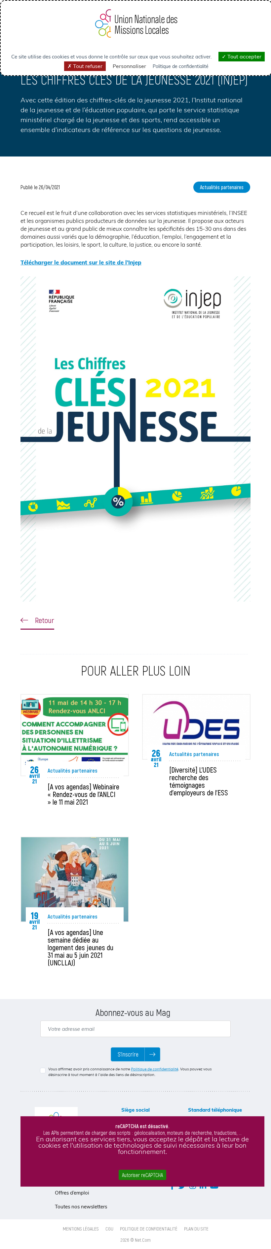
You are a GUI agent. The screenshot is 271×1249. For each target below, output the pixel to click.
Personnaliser (129, 66)
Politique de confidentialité (154, 1069)
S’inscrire (128, 1054)
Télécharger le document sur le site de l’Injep (80, 262)
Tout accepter (243, 56)
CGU (109, 1229)
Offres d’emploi (72, 1193)
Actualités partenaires (222, 187)
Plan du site (196, 1229)
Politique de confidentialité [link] (181, 66)
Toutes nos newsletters (81, 1206)
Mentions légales (81, 1229)
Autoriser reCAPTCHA (142, 1175)
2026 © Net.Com (136, 1240)
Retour (43, 620)
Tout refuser (87, 66)
